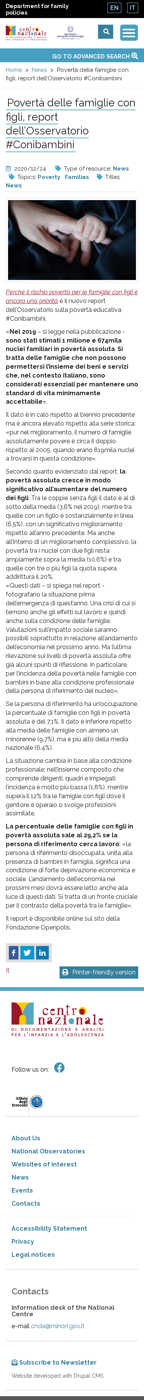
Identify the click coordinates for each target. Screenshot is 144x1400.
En (114, 8)
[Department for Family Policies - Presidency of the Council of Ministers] (70, 33)
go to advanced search (91, 56)
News (39, 69)
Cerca (105, 32)
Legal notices (33, 1254)
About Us (26, 1138)
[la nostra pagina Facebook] (59, 1068)
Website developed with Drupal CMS (57, 1376)
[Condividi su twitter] (27, 953)
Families (77, 177)
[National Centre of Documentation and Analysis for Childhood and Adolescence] (26, 33)
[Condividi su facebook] (13, 953)
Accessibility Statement (49, 1228)
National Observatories (48, 1151)
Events (22, 1190)
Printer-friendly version (104, 972)
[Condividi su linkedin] (42, 953)
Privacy (23, 1241)
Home (14, 69)
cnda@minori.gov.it (57, 1326)
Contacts (26, 1203)
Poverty (49, 177)
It (133, 8)
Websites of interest (44, 1164)
